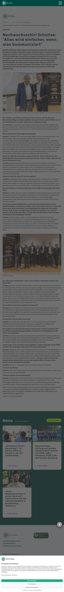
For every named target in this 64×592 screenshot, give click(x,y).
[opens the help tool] (59, 524)
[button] (60, 3)
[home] (7, 3)
